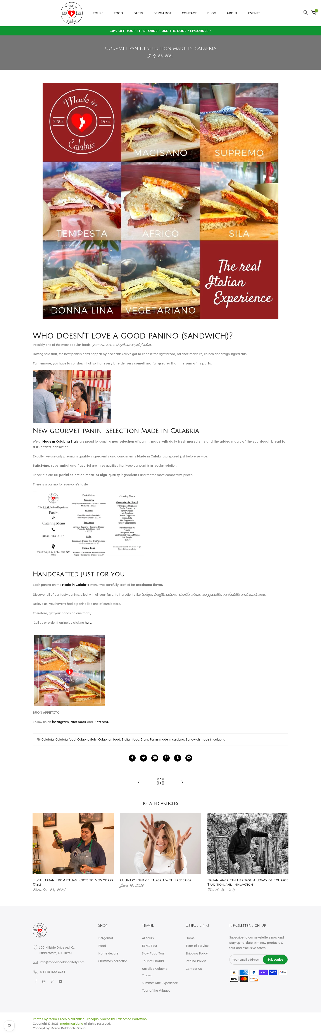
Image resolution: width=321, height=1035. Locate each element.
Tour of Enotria (153, 961)
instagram (60, 722)
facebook (78, 722)
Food (102, 946)
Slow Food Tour (153, 953)
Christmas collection (113, 961)
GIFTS (138, 13)
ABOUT (232, 13)
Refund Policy (196, 961)
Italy (144, 739)
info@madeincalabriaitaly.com (62, 962)
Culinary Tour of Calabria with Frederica (155, 880)
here (88, 623)
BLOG (211, 13)
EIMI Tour (149, 946)
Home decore (108, 953)
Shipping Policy (197, 953)
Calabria (47, 739)
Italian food (130, 739)
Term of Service (197, 946)
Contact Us (194, 969)
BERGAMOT (163, 13)
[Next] (284, 853)
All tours (148, 938)
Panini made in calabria (167, 739)
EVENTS (254, 13)
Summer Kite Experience (160, 983)
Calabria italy (87, 739)
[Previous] (37, 853)
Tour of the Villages (156, 991)
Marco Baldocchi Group (68, 1028)
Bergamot (105, 938)
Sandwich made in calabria (205, 739)
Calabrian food (109, 739)
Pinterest (101, 722)
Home (190, 938)
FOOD (118, 13)
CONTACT (189, 13)
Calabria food (65, 739)
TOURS (98, 13)
